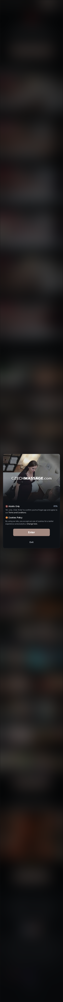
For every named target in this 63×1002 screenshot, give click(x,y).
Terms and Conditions (17, 512)
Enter (31, 532)
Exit (31, 542)
